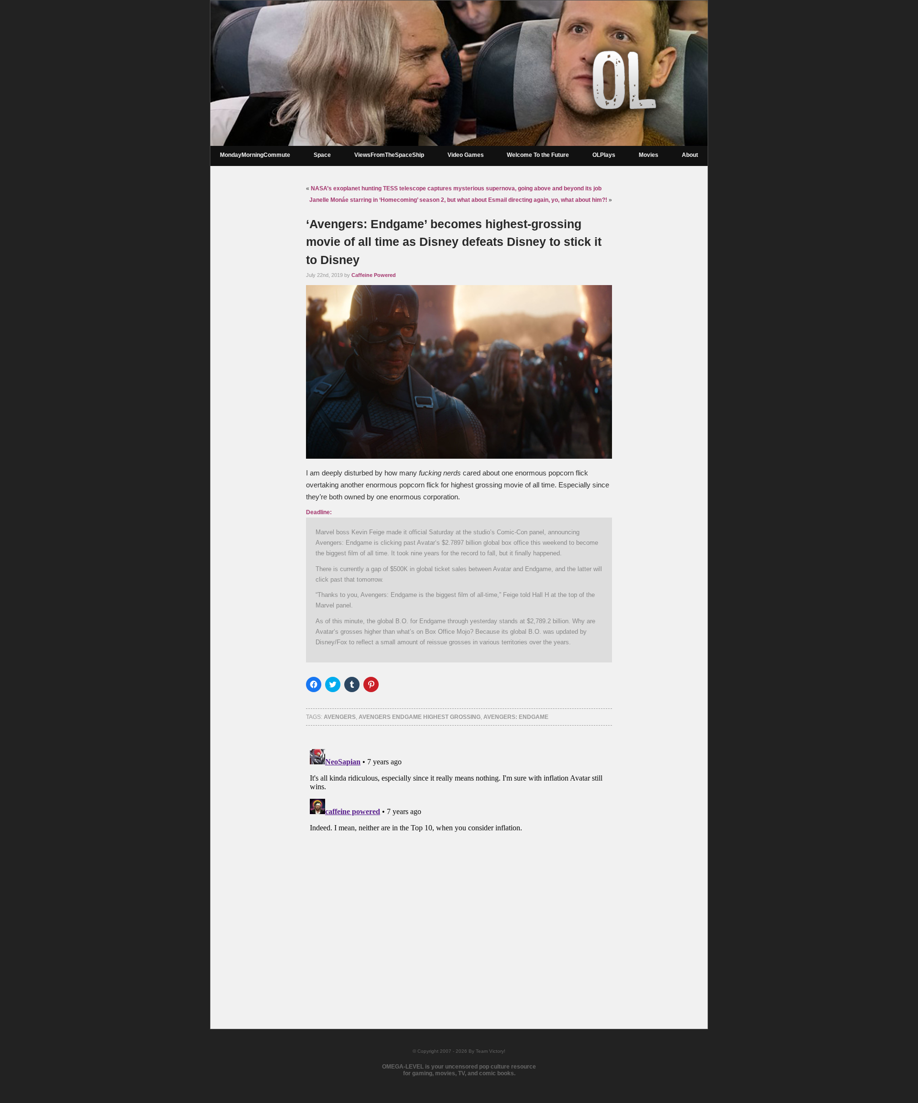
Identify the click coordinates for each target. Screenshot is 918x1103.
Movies (648, 155)
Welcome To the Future (538, 155)
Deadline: (319, 512)
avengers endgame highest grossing (420, 717)
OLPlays (603, 155)
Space (322, 155)
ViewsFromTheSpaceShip (389, 155)
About (690, 155)
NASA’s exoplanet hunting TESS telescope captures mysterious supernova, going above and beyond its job (456, 188)
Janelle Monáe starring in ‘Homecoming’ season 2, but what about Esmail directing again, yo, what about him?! (458, 200)
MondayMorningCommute (255, 155)
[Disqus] (459, 864)
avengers (340, 717)
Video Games (466, 155)
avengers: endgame (515, 717)
